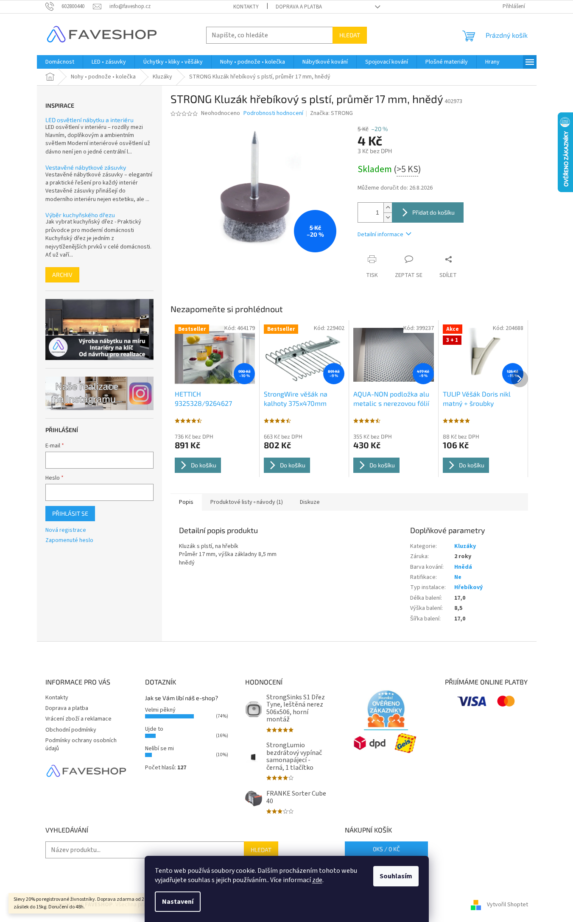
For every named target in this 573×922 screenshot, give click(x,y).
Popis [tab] (186, 502)
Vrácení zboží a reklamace (78, 719)
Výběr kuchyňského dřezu (80, 215)
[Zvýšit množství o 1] (387, 207)
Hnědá (463, 567)
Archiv (62, 274)
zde (317, 880)
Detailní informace (380, 234)
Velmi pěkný (160, 710)
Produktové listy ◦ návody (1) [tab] (246, 502)
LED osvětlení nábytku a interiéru (89, 120)
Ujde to (154, 729)
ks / (386, 848)
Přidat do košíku (433, 212)
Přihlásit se (70, 513)
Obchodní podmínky (70, 730)
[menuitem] (60, 62)
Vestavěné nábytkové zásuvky (85, 167)
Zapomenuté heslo (69, 540)
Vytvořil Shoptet (507, 904)
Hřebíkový (468, 587)
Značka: (331, 113)
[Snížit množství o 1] (387, 217)
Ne (457, 577)
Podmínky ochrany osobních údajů (81, 744)
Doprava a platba (299, 7)
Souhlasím (396, 876)
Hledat (349, 35)
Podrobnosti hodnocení (273, 113)
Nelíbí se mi (159, 748)
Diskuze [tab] (310, 502)
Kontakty (246, 7)
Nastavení (177, 901)
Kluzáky (465, 546)
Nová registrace (65, 530)
